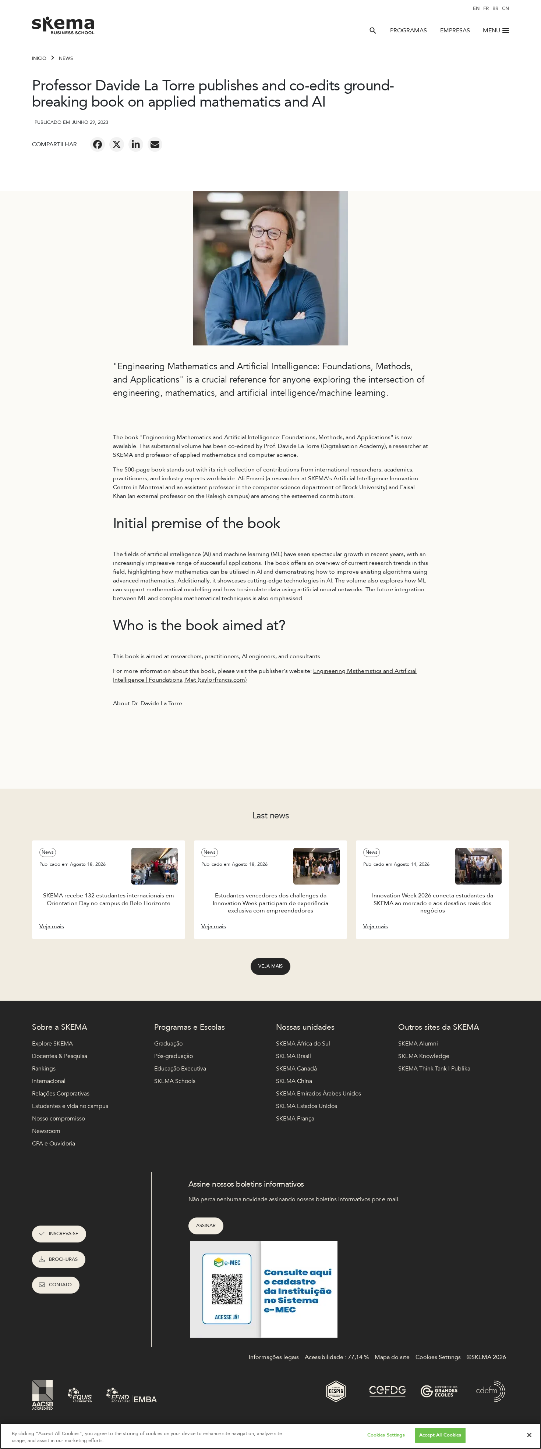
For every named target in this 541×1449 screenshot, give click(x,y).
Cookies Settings (386, 1435)
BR (495, 8)
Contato (60, 1284)
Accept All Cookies (440, 1435)
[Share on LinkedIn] (135, 144)
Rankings (44, 1069)
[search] (373, 30)
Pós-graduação (173, 1056)
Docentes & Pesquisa (59, 1056)
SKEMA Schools (174, 1081)
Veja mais (270, 966)
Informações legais (274, 1357)
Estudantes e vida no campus (70, 1106)
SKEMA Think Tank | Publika (434, 1069)
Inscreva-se (63, 1233)
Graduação (168, 1044)
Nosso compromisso (58, 1119)
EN (476, 8)
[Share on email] (155, 144)
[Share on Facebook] (97, 144)
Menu (491, 30)
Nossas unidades (305, 1027)
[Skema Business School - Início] (63, 27)
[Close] (529, 1435)
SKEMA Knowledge (423, 1056)
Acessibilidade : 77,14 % (337, 1357)
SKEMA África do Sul (303, 1044)
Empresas (455, 30)
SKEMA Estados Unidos (306, 1106)
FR (486, 8)
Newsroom (46, 1131)
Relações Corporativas (60, 1094)
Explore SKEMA (52, 1044)
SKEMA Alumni (418, 1044)
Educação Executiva (180, 1069)
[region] (270, 1436)
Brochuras (63, 1259)
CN (505, 8)
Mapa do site (392, 1357)
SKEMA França (295, 1119)
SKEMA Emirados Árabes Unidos (318, 1094)
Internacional (49, 1081)
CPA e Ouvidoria (53, 1144)
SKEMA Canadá (296, 1069)
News (66, 58)
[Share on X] (116, 144)
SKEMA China (294, 1081)
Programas (408, 30)
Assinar (206, 1225)
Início (39, 58)
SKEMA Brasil (293, 1056)
